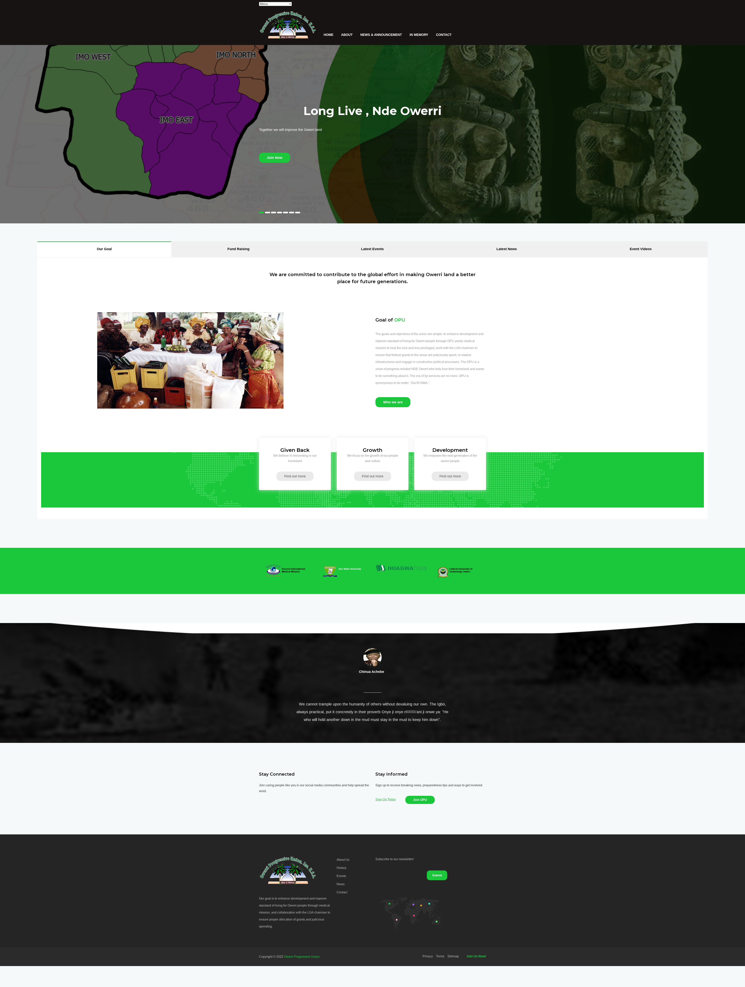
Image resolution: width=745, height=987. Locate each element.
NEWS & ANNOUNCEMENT (381, 35)
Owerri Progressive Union (302, 956)
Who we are (393, 402)
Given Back (294, 450)
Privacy (428, 956)
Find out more (295, 476)
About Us (343, 859)
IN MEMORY (419, 35)
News (341, 884)
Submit (437, 875)
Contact (443, 35)
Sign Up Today (385, 799)
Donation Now (270, 158)
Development (450, 450)
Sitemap (453, 956)
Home (328, 35)
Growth (372, 450)
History (341, 867)
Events (341, 876)
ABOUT (347, 35)
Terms (440, 956)
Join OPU (420, 799)
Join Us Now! (476, 956)
